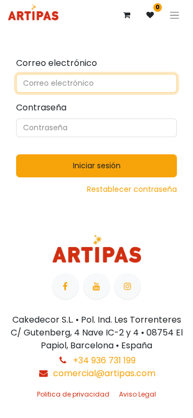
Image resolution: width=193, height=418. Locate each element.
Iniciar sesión (97, 165)
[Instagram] (127, 286)
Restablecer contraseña (132, 189)
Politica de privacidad (73, 394)
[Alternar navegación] (174, 15)
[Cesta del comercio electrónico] (126, 15)
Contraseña (41, 107)
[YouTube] (96, 286)
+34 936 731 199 (104, 360)
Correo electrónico (56, 63)
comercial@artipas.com (104, 373)
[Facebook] (65, 286)
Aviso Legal (137, 394)
